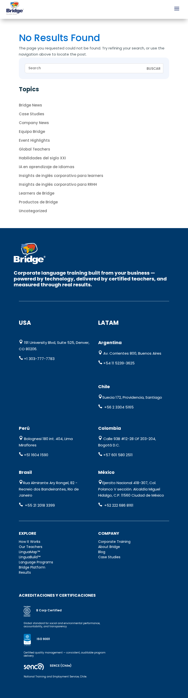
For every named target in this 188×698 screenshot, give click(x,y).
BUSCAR (154, 68)
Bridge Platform (32, 567)
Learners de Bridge (36, 193)
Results (25, 572)
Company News (34, 122)
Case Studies (31, 113)
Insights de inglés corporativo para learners (61, 175)
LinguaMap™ (29, 551)
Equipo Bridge (32, 131)
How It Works (29, 541)
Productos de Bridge (38, 202)
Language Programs (36, 562)
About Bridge (109, 546)
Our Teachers (30, 546)
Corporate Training (114, 541)
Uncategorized (33, 210)
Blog (101, 551)
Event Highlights (34, 140)
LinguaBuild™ (29, 557)
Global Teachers (34, 149)
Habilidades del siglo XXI (42, 158)
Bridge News (30, 105)
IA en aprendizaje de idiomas (46, 166)
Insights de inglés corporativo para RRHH (58, 184)
